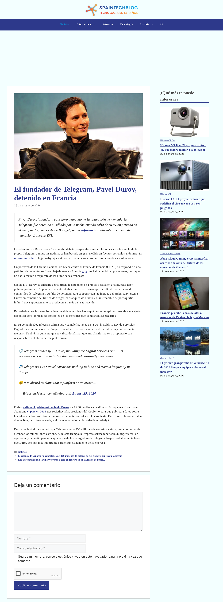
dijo (84, 271)
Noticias (65, 24)
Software (107, 24)
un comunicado (24, 258)
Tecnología (126, 24)
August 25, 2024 (84, 393)
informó (87, 230)
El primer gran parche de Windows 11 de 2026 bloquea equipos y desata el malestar (184, 367)
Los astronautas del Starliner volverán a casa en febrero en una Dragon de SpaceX (61, 459)
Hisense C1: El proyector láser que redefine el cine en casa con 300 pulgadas (182, 203)
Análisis (144, 24)
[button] (162, 24)
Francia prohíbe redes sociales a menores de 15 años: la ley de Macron (184, 315)
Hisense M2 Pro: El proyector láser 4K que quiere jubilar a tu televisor (183, 148)
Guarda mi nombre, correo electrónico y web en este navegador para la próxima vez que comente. (80, 559)
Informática (84, 24)
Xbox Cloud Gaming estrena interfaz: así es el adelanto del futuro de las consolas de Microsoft (184, 263)
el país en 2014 (36, 411)
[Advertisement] (111, 56)
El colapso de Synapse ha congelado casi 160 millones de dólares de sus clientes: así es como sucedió (70, 455)
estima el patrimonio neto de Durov (46, 407)
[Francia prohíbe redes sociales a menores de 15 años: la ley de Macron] (184, 294)
